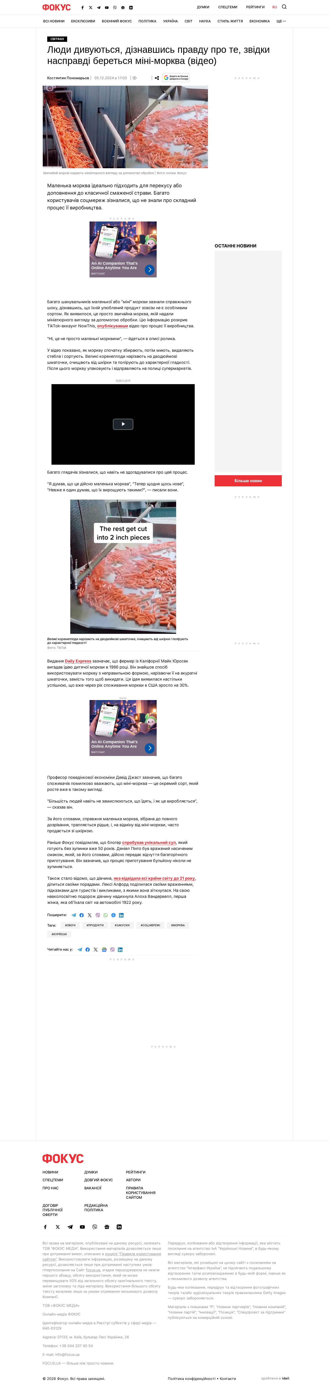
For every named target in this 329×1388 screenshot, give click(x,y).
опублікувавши (112, 326)
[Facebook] (83, 7)
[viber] (95, 1227)
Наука (205, 21)
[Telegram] (99, 7)
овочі (71, 925)
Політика (147, 21)
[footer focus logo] (63, 1158)
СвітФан (57, 39)
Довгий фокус (98, 1180)
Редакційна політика (96, 1207)
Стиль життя (230, 21)
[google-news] (107, 1227)
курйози (60, 934)
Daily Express (78, 661)
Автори (133, 1180)
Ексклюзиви (83, 21)
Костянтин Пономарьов (68, 78)
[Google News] (123, 7)
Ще (279, 21)
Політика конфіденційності (192, 1378)
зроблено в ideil (275, 1378)
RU (274, 7)
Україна (170, 21)
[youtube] (82, 1227)
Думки (203, 7)
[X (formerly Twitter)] (91, 7)
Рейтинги (255, 7)
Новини (50, 1172)
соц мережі (151, 925)
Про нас (51, 1188)
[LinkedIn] (131, 7)
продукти (96, 925)
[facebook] (45, 1227)
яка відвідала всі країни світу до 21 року (154, 878)
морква (179, 925)
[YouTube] (107, 7)
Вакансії (92, 1188)
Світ (188, 21)
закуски (123, 925)
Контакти (228, 1378)
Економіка (260, 21)
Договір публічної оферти (52, 1210)
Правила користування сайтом (141, 1193)
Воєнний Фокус (117, 21)
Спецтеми (227, 7)
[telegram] (70, 1227)
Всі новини (53, 21)
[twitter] (58, 1227)
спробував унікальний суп (149, 842)
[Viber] (115, 7)
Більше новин (248, 480)
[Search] (284, 7)
